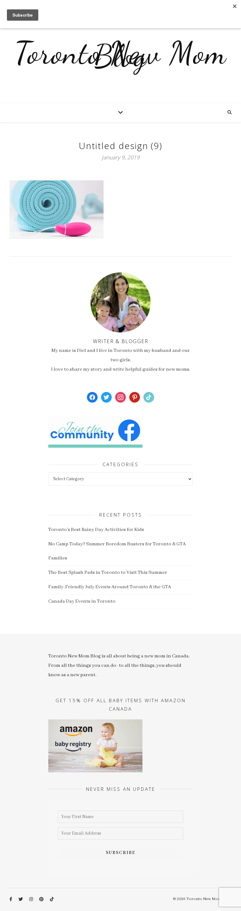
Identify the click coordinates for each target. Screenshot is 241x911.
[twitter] (21, 899)
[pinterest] (42, 899)
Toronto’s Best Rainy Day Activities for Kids (96, 530)
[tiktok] (52, 899)
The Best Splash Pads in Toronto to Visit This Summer (107, 572)
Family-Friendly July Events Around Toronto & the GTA (109, 587)
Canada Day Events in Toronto (81, 601)
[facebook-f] (11, 899)
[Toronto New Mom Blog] (120, 58)
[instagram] (31, 899)
